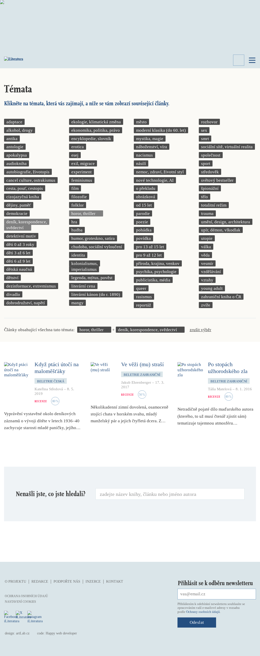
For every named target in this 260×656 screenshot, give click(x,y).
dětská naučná (19, 269)
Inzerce (93, 581)
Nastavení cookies (20, 601)
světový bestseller (217, 180)
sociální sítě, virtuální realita (227, 146)
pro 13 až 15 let (150, 246)
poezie (142, 222)
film (75, 188)
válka (206, 246)
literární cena (83, 286)
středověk (210, 172)
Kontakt (114, 581)
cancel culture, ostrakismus (30, 180)
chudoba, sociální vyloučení (96, 246)
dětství (12, 277)
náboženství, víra (151, 146)
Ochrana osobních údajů (26, 596)
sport (205, 163)
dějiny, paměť (18, 205)
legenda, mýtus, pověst (91, 277)
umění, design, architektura (225, 222)
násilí (141, 163)
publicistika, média (153, 280)
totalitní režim (213, 205)
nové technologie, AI (155, 180)
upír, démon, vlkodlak (220, 230)
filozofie (79, 196)
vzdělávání (211, 271)
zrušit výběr (200, 329)
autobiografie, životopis (28, 172)
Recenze (41, 401)
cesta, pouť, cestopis (24, 188)
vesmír (207, 263)
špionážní (210, 188)
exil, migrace (83, 163)
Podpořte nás (67, 581)
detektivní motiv (21, 236)
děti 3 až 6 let (18, 252)
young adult (212, 288)
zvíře (205, 305)
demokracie (16, 213)
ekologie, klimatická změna (96, 122)
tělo (204, 196)
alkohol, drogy (19, 130)
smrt (205, 138)
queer (141, 288)
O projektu (15, 581)
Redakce (39, 581)
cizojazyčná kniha (22, 196)
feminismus (81, 180)
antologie (14, 146)
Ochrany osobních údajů (203, 612)
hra (74, 222)
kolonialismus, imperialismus (84, 266)
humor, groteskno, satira (93, 238)
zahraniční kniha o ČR (221, 296)
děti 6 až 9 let (18, 261)
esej (74, 155)
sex (204, 130)
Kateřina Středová (49, 389)
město (141, 122)
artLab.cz (22, 633)
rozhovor (209, 122)
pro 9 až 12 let (149, 255)
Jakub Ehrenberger (136, 382)
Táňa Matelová (220, 389)
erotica (77, 146)
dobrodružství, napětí (25, 302)
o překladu (145, 188)
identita (78, 255)
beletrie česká (50, 381)
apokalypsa (16, 155)
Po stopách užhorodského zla (228, 367)
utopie (207, 238)
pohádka (144, 230)
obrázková (145, 196)
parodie (143, 213)
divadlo (13, 294)
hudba (77, 230)
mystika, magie (149, 138)
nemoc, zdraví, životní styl (160, 172)
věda (205, 255)
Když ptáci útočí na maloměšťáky (57, 367)
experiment (81, 172)
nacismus (144, 155)
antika (12, 138)
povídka (143, 238)
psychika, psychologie (156, 271)
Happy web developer (61, 633)
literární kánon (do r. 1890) (95, 294)
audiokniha (16, 163)
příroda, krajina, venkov (158, 263)
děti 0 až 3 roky (20, 244)
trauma (207, 213)
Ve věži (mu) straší (142, 364)
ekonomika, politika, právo (95, 130)
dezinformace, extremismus (31, 286)
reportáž (143, 305)
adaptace (14, 122)
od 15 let (144, 205)
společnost (210, 155)
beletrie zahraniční (142, 375)
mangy (77, 302)
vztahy (207, 280)
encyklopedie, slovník (91, 138)
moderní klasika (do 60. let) (161, 130)
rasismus (144, 296)
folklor (77, 205)
